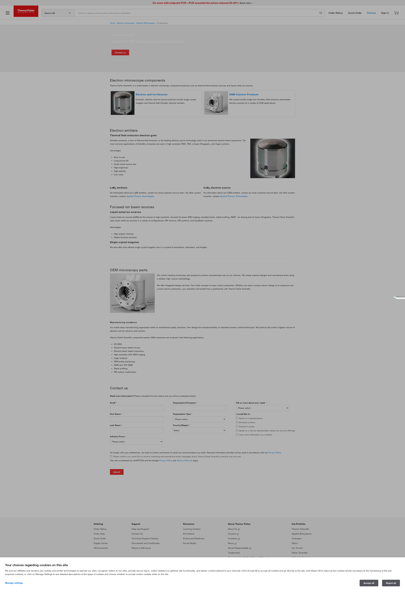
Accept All (369, 583)
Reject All (391, 583)
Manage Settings (14, 582)
